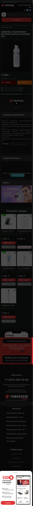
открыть (8, 503)
